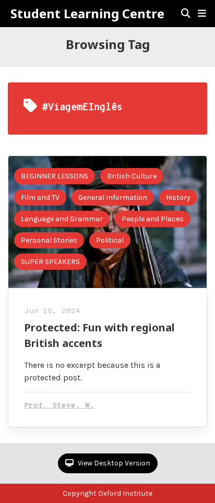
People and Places (153, 218)
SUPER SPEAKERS (50, 261)
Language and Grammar (62, 218)
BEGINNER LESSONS (54, 176)
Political (110, 240)
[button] (202, 13)
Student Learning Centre (87, 13)
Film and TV (40, 197)
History (178, 197)
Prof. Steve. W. (59, 405)
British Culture (132, 176)
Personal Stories (49, 240)
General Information (112, 197)
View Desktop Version (113, 463)
